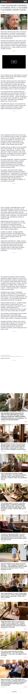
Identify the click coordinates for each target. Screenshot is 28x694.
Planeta (6, 2)
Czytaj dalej (14, 691)
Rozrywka (25, 421)
